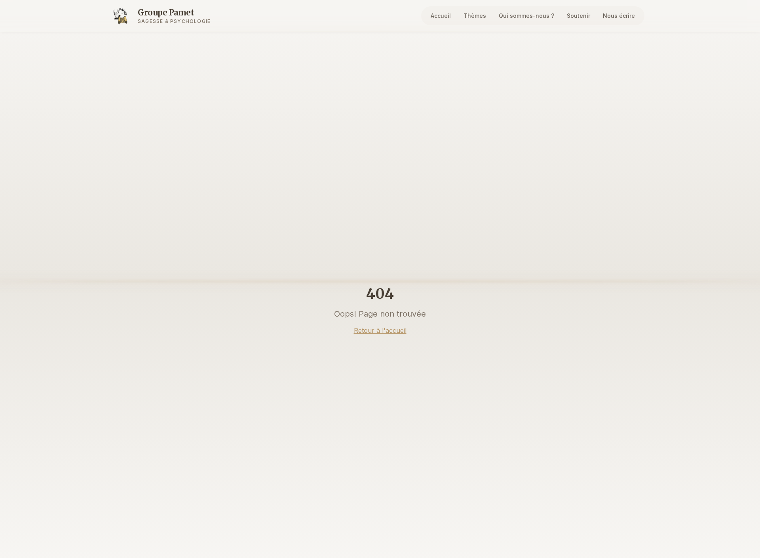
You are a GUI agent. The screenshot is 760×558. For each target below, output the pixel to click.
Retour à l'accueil (380, 330)
